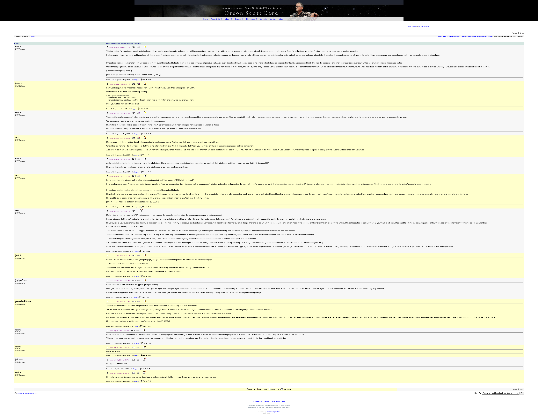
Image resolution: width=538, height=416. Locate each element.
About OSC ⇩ (216, 19)
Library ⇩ (228, 19)
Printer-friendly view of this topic (27, 393)
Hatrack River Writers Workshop (448, 36)
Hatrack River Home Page (274, 402)
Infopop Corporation (273, 411)
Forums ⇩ (239, 19)
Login (32, 36)
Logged (136, 79)
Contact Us (257, 402)
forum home (425, 26)
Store (281, 19)
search (414, 26)
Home (205, 19)
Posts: (110, 79)
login (409, 26)
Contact (273, 19)
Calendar (263, 19)
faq (419, 26)
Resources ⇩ (251, 19)
